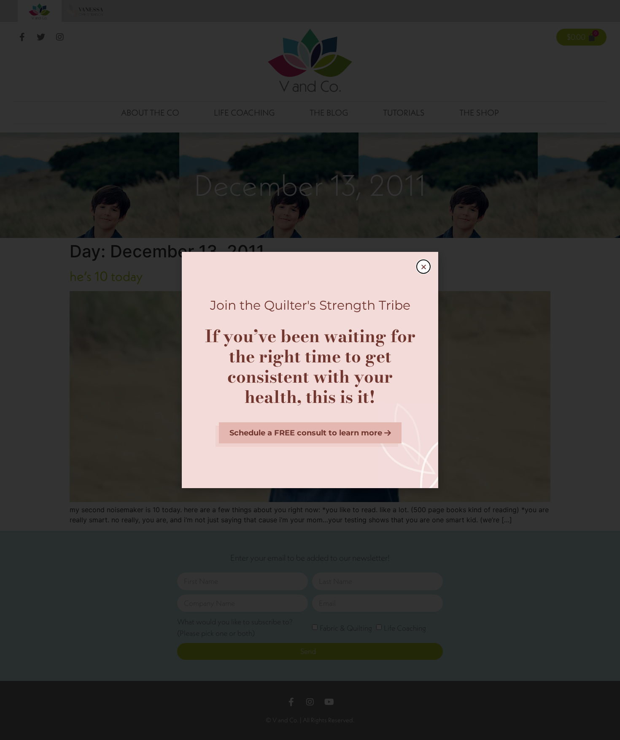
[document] (310, 370)
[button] (423, 266)
